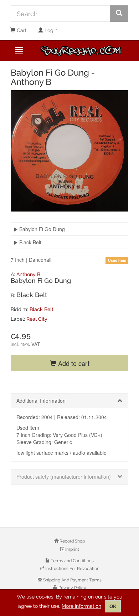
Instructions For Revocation (71, 568)
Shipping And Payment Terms (72, 579)
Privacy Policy (71, 587)
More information (81, 606)
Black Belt (41, 309)
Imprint (71, 549)
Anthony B (28, 274)
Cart (21, 30)
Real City (36, 319)
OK (112, 606)
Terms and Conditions (72, 560)
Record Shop (71, 541)
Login (50, 30)
